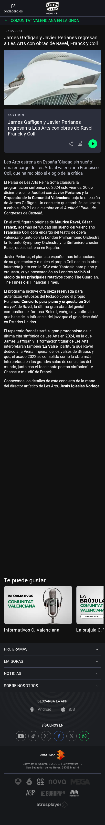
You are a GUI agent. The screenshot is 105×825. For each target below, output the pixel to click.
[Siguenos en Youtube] (21, 736)
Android (44, 709)
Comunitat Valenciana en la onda (45, 20)
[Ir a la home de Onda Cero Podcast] (52, 8)
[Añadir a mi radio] (80, 144)
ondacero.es (13, 11)
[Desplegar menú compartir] (71, 144)
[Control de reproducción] (92, 143)
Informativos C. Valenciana (31, 630)
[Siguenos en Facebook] (59, 736)
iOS (71, 709)
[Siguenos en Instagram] (46, 736)
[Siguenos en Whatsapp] (84, 736)
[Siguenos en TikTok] (33, 736)
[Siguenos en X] (71, 736)
